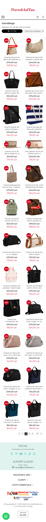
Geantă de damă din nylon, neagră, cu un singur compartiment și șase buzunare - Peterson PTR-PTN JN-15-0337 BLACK (12, 388)
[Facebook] (12, 454)
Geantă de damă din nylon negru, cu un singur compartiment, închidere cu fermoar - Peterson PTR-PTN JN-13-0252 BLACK (34, 320)
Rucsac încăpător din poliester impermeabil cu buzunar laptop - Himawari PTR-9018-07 (12, 287)
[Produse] (3, 17)
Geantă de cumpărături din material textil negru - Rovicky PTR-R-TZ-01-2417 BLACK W (12, 320)
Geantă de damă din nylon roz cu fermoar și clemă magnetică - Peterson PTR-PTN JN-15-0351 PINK (11, 354)
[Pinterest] (16, 454)
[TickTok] (30, 454)
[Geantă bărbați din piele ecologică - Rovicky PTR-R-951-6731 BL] (11, 114)
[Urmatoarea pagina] (40, 433)
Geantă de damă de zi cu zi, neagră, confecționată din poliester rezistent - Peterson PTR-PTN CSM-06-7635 (12, 253)
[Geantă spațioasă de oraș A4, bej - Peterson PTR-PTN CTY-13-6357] (11, 173)
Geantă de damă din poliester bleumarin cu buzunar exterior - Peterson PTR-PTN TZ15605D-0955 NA (34, 388)
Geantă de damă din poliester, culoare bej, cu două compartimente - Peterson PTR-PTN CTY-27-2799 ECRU (34, 58)
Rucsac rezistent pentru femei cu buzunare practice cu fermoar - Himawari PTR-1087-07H (11, 220)
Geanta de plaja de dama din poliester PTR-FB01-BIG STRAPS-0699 (34, 128)
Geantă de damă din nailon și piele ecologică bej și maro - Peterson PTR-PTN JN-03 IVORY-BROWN (34, 253)
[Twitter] (25, 454)
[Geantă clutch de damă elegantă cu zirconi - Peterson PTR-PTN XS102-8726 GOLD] (11, 144)
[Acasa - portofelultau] (23, 9)
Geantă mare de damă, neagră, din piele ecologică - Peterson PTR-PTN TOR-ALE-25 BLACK (12, 92)
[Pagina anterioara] (19, 433)
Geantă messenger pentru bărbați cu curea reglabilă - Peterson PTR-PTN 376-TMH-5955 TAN (34, 220)
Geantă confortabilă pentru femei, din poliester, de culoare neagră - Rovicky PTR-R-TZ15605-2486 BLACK (34, 287)
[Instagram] (34, 454)
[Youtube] (21, 454)
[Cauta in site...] (43, 17)
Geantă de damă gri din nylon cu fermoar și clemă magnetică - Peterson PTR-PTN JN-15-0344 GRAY (34, 354)
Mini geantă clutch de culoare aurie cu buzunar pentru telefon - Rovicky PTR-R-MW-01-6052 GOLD (34, 152)
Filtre (13, 31)
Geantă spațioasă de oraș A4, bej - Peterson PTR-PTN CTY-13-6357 (12, 186)
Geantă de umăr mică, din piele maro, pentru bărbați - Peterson (34, 92)
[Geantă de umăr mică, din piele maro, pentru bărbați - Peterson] (34, 79)
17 (37, 434)
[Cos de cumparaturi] (37, 17)
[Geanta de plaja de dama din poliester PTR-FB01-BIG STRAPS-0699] (34, 114)
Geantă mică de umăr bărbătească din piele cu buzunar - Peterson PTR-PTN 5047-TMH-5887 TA (34, 186)
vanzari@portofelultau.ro (24, 467)
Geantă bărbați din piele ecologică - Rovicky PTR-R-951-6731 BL (12, 128)
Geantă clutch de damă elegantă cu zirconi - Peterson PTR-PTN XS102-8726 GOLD (12, 152)
